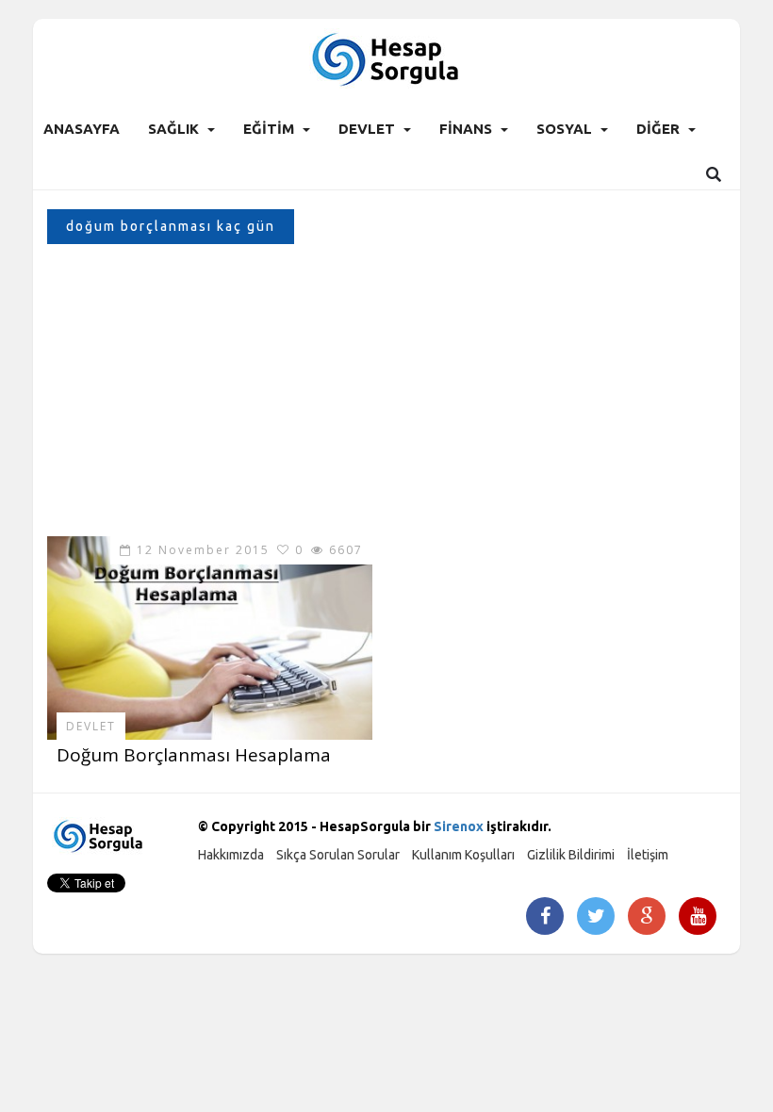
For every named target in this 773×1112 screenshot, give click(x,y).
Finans (465, 129)
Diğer (658, 129)
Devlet (366, 129)
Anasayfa (81, 129)
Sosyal (564, 129)
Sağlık (173, 129)
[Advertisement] (386, 395)
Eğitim (268, 129)
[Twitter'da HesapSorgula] (596, 917)
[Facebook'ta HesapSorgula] (545, 917)
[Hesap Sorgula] (387, 58)
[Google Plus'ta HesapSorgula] (646, 917)
